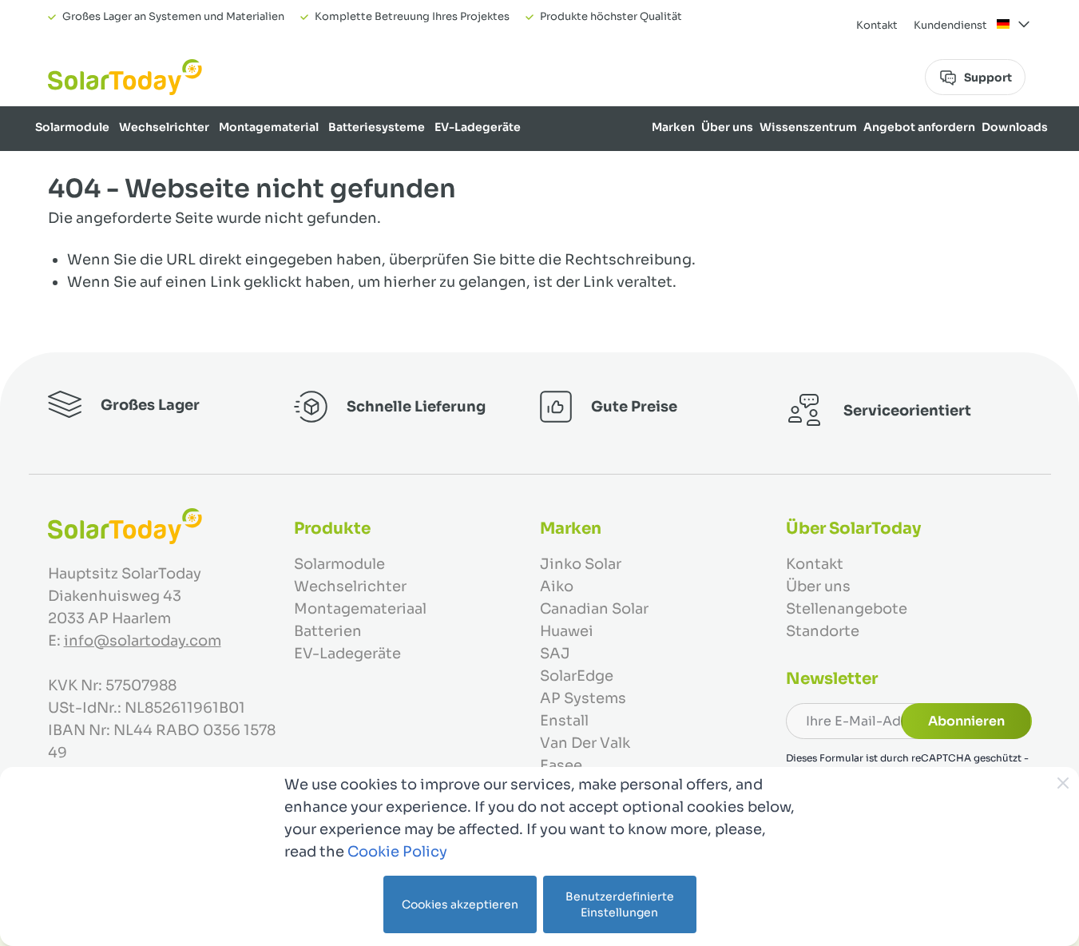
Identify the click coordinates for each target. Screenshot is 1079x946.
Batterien (328, 631)
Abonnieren (966, 721)
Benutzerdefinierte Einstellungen (619, 904)
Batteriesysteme (376, 127)
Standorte (822, 631)
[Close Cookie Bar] (1063, 783)
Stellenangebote (846, 609)
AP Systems (583, 698)
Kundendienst (950, 25)
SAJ (555, 653)
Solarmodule (72, 127)
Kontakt (877, 25)
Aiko (556, 586)
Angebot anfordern (919, 127)
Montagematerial (269, 127)
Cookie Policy (397, 852)
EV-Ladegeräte (477, 127)
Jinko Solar (580, 564)
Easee (561, 765)
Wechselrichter (164, 127)
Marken (673, 127)
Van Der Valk (585, 743)
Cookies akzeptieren (460, 904)
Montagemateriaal (360, 609)
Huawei (566, 631)
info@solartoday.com (142, 641)
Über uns (727, 127)
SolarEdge (576, 676)
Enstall (564, 720)
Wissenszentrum (808, 127)
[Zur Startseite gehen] (125, 77)
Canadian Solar (594, 609)
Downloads (1015, 127)
